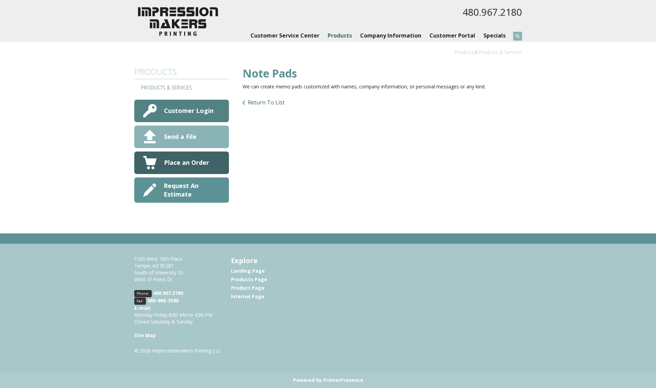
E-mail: (142, 308)
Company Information (390, 35)
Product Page (247, 288)
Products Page (249, 279)
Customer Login (189, 110)
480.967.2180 (492, 11)
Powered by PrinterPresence (328, 380)
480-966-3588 (163, 300)
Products (340, 35)
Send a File (180, 136)
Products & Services (500, 52)
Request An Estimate (181, 190)
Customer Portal (452, 35)
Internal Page (247, 296)
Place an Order (186, 162)
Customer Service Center (284, 35)
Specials (494, 35)
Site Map (145, 335)
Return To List (266, 102)
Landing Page (248, 271)
